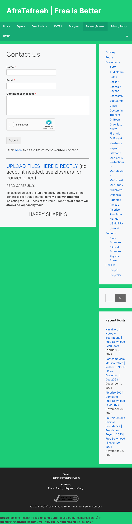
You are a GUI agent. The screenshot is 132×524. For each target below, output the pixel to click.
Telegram (74, 26)
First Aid (115, 133)
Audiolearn (117, 72)
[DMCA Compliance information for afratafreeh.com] (66, 501)
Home (6, 26)
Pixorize (115, 209)
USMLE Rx (116, 223)
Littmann (115, 153)
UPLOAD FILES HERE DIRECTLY (42, 166)
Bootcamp (116, 100)
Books (109, 57)
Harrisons (116, 143)
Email (10, 80)
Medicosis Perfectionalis (117, 162)
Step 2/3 (115, 275)
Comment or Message (21, 93)
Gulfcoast (116, 138)
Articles (110, 52)
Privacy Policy (119, 26)
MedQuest (116, 180)
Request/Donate (95, 26)
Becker (114, 81)
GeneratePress (93, 506)
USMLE (110, 265)
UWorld (114, 228)
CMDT (114, 105)
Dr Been (115, 119)
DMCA (6, 35)
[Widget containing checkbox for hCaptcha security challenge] (30, 124)
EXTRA (58, 26)
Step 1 (114, 270)
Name (11, 67)
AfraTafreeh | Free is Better (53, 10)
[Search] (120, 298)
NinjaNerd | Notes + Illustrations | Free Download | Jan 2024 (115, 338)
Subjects (111, 233)
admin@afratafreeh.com (66, 477)
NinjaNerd (116, 190)
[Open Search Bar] (127, 36)
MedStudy (116, 185)
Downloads (112, 62)
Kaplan (114, 148)
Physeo (114, 204)
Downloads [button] (38, 26)
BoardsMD (116, 95)
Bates (113, 77)
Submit (13, 140)
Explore (20, 26)
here (18, 150)
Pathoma (115, 199)
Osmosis (115, 194)
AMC (113, 67)
